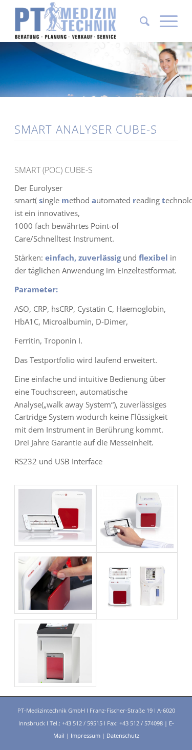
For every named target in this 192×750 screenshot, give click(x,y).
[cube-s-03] (55, 583)
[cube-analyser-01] (55, 515)
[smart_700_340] (55, 653)
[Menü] (164, 21)
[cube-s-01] (137, 518)
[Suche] (140, 21)
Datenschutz (122, 735)
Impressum (85, 735)
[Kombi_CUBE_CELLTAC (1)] (137, 586)
